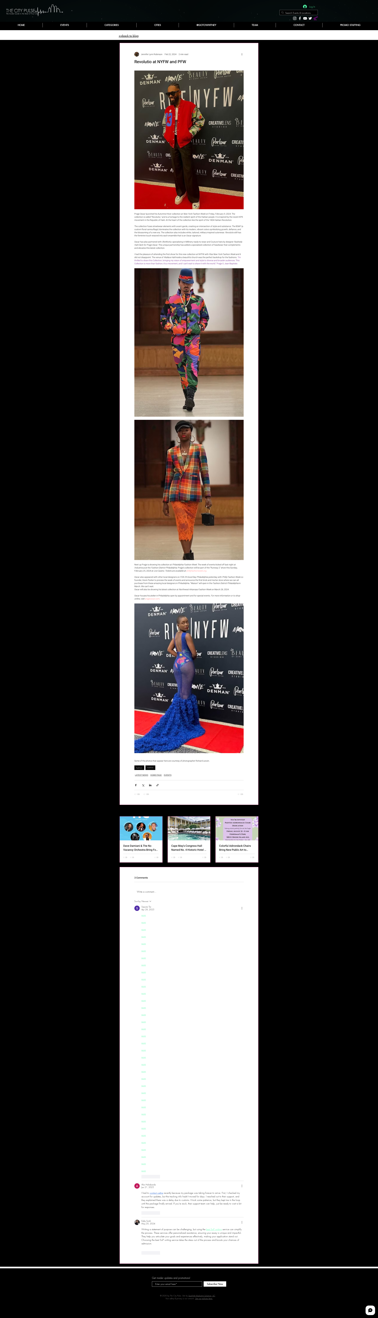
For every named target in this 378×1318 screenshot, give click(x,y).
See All (255, 810)
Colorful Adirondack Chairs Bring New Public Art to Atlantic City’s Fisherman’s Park (235, 848)
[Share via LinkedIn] (150, 785)
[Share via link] (157, 785)
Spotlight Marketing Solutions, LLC (201, 940)
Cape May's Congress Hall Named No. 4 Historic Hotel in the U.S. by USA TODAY (189, 848)
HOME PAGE (156, 775)
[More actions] (242, 54)
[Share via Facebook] (135, 785)
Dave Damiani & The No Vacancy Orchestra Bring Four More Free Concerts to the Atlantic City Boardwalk (140, 848)
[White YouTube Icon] (305, 18)
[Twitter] (310, 18)
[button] (111, 25)
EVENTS (167, 775)
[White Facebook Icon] (300, 18)
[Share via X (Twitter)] (143, 785)
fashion (139, 767)
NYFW (150, 767)
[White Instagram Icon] (295, 18)
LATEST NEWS (141, 775)
